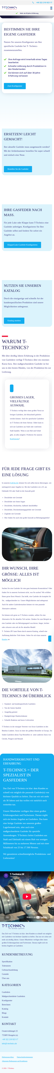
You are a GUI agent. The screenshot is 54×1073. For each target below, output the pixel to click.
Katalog (4, 639)
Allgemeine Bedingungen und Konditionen (14, 1061)
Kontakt (5, 1017)
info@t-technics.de (9, 1043)
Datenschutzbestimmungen (25, 1057)
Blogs (4, 1013)
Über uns (5, 978)
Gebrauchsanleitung (10, 970)
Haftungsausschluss (8, 1057)
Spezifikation (7, 961)
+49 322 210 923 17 (44, 3)
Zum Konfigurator (15, 86)
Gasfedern (6, 992)
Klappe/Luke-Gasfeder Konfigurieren (22, 245)
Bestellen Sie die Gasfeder (18, 169)
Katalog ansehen (14, 320)
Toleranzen (6, 966)
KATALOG (14, 483)
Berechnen (6, 1005)
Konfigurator (14, 439)
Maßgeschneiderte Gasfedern (13, 996)
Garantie (5, 974)
